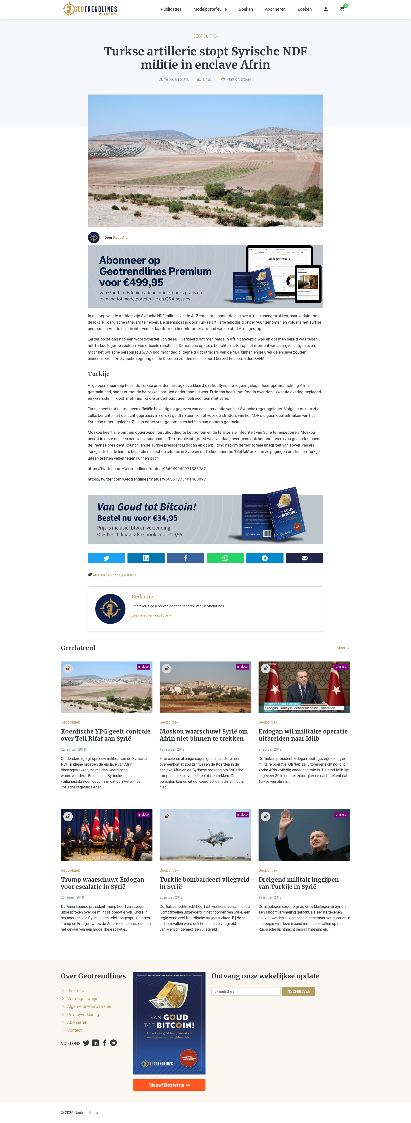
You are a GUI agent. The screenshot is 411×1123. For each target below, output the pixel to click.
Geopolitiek (205, 36)
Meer (341, 648)
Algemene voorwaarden (89, 1006)
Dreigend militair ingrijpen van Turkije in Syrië (299, 883)
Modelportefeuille (210, 9)
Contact (74, 1030)
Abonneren (275, 9)
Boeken (246, 9)
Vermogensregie (82, 998)
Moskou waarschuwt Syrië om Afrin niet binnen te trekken (204, 735)
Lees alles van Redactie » (151, 615)
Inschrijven (298, 991)
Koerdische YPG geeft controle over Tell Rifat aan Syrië (106, 735)
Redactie (120, 237)
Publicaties (171, 9)
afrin (96, 575)
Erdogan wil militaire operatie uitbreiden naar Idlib (303, 735)
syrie (122, 575)
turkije (131, 575)
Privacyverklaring (83, 1014)
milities (106, 575)
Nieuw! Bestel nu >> (169, 1085)
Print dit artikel (238, 79)
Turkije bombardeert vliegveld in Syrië (205, 883)
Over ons (75, 990)
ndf (115, 575)
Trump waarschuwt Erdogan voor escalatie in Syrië (102, 883)
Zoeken (305, 9)
